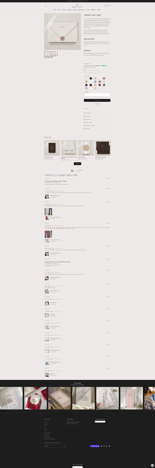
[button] (45, 5)
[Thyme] (86, 88)
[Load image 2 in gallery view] (55, 54)
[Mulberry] (86, 85)
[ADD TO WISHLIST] (97, 104)
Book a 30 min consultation (49, 439)
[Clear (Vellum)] (91, 81)
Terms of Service (47, 432)
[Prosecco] (95, 85)
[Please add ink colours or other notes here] (87, 92)
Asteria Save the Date (48, 157)
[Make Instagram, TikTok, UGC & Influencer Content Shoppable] (151, 411)
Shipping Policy (47, 436)
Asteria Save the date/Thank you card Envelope (69, 158)
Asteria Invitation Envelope (100, 157)
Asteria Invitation (81, 157)
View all (77, 163)
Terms (45, 428)
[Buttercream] (100, 78)
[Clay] (86, 81)
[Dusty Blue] (95, 81)
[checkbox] (75, 175)
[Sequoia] (104, 85)
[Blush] (95, 78)
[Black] (91, 78)
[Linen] (104, 81)
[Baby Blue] (86, 78)
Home (45, 421)
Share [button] (86, 108)
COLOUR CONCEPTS (97, 41)
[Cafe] (104, 78)
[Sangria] (100, 85)
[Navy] (91, 85)
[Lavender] (100, 81)
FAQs (45, 426)
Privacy (45, 430)
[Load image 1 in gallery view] (47, 54)
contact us (101, 55)
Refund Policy (47, 434)
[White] (91, 88)
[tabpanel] (77, 275)
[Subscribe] (64, 446)
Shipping (85, 67)
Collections (46, 424)
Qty (84, 69)
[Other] (95, 88)
